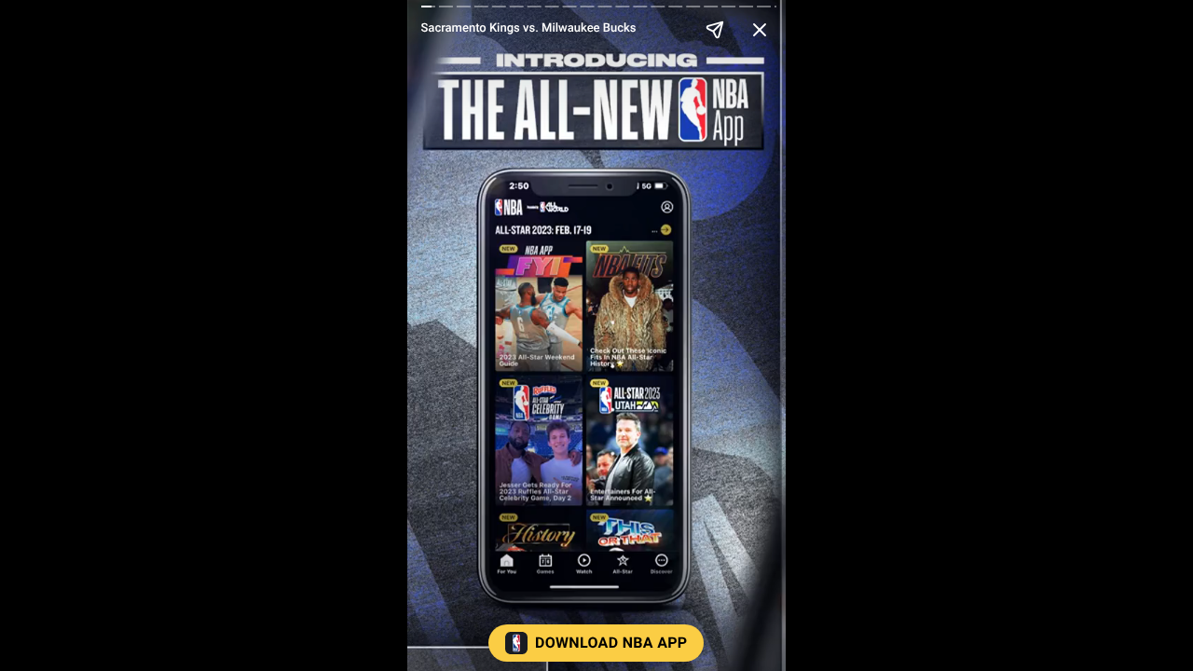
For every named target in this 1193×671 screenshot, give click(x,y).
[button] (597, 647)
